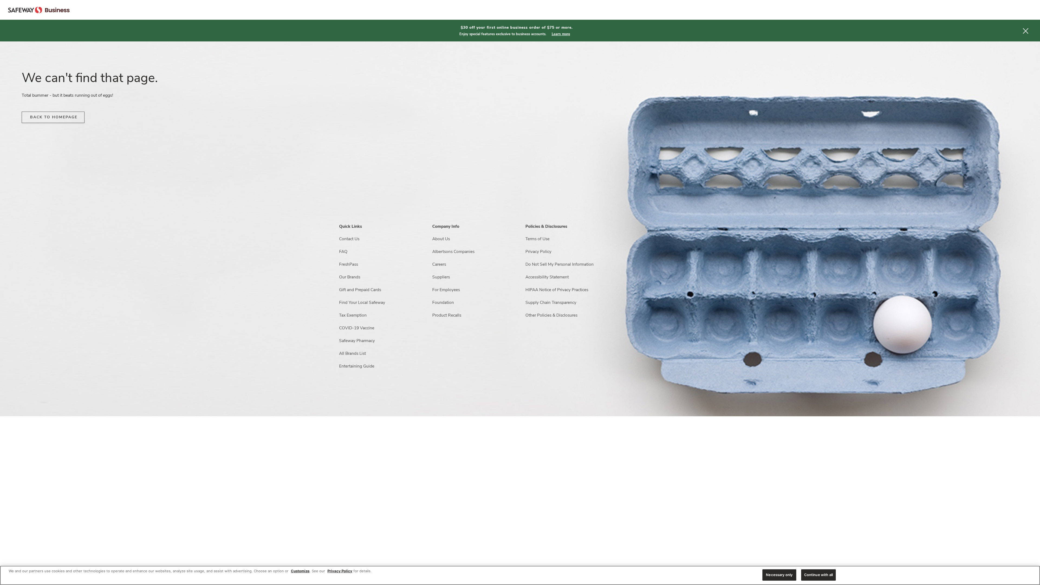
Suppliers (441, 277)
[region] (520, 575)
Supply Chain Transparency (550, 302)
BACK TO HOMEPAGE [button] (53, 117)
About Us (441, 239)
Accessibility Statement (547, 277)
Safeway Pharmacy (357, 340)
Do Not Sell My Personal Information (559, 264)
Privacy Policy (538, 251)
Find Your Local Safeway (362, 302)
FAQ (343, 251)
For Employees (446, 289)
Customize (300, 571)
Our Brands (349, 277)
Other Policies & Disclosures (551, 315)
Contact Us (349, 239)
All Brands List (352, 353)
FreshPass (348, 264)
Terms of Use (537, 239)
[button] (1025, 30)
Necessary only (779, 575)
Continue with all (818, 575)
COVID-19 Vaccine (356, 328)
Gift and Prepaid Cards (360, 289)
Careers (439, 264)
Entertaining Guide (356, 366)
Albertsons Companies (453, 251)
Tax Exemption (353, 315)
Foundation (443, 302)
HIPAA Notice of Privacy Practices (556, 289)
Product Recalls (446, 315)
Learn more (561, 34)
